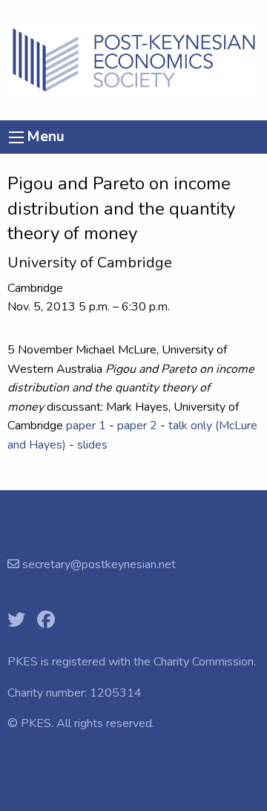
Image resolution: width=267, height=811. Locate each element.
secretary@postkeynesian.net (97, 564)
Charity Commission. (205, 662)
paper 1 (86, 425)
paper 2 (137, 425)
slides (92, 445)
